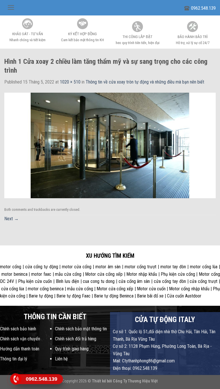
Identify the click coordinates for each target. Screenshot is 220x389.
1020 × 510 (70, 82)
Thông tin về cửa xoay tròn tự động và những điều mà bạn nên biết (145, 82)
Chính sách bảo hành (18, 329)
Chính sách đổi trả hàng (75, 339)
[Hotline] (16, 379)
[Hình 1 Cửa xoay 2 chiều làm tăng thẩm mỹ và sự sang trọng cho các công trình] (110, 145)
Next (11, 218)
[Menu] (11, 7)
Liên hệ (61, 359)
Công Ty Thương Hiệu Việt (135, 381)
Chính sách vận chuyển (20, 339)
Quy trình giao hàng (72, 349)
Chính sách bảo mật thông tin (81, 329)
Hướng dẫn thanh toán (19, 349)
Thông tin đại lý (13, 359)
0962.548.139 (203, 8)
